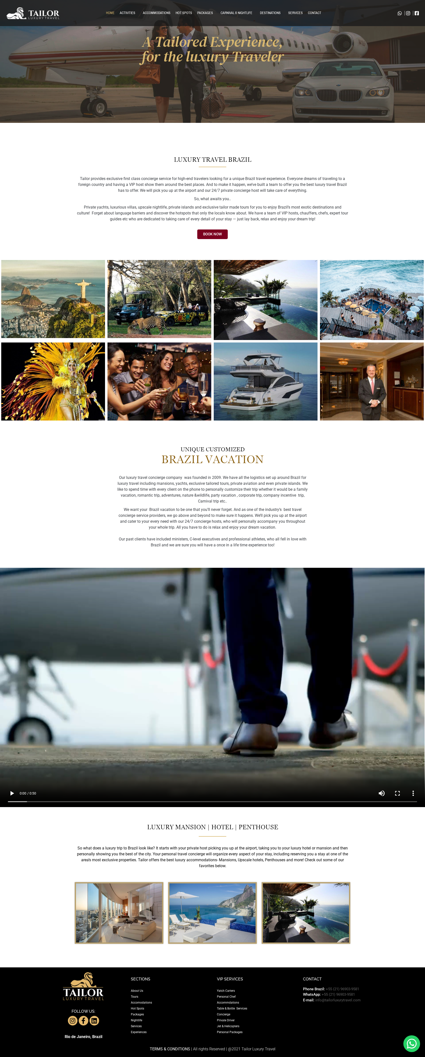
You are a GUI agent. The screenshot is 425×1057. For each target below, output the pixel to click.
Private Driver (226, 1020)
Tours (134, 996)
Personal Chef (226, 996)
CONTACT (314, 13)
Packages (137, 1014)
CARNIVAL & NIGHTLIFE (236, 13)
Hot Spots (137, 1008)
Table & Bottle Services (232, 1008)
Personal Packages (230, 1032)
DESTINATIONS (270, 13)
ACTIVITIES (127, 13)
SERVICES (295, 13)
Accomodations (141, 1002)
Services (136, 1026)
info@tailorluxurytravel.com (338, 1000)
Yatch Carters (226, 990)
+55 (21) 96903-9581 (342, 989)
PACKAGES (205, 13)
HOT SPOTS (184, 13)
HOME (110, 13)
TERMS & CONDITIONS (170, 1049)
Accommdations (228, 1002)
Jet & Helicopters (228, 1026)
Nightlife (136, 1020)
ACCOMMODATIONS (156, 13)
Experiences (139, 1032)
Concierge (223, 1014)
